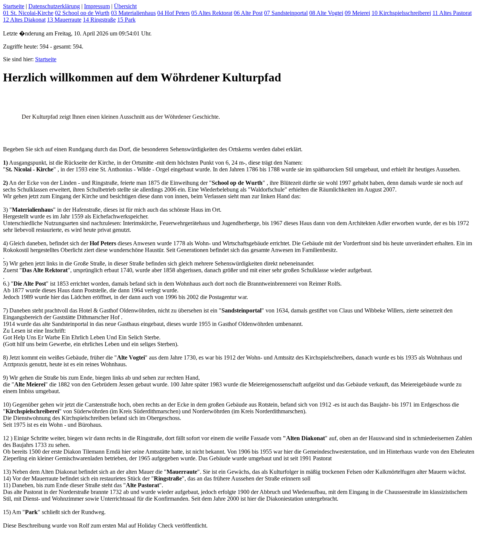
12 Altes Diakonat (24, 19)
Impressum (97, 6)
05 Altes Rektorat (211, 13)
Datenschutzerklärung (54, 6)
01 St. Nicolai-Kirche (28, 13)
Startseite (13, 6)
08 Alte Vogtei (326, 13)
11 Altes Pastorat (452, 13)
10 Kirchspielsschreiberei (401, 13)
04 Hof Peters (173, 13)
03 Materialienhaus (133, 13)
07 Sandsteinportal (286, 13)
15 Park (126, 19)
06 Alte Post (248, 13)
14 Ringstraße (99, 19)
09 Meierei (357, 13)
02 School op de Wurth (82, 13)
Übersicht (125, 6)
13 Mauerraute (64, 19)
